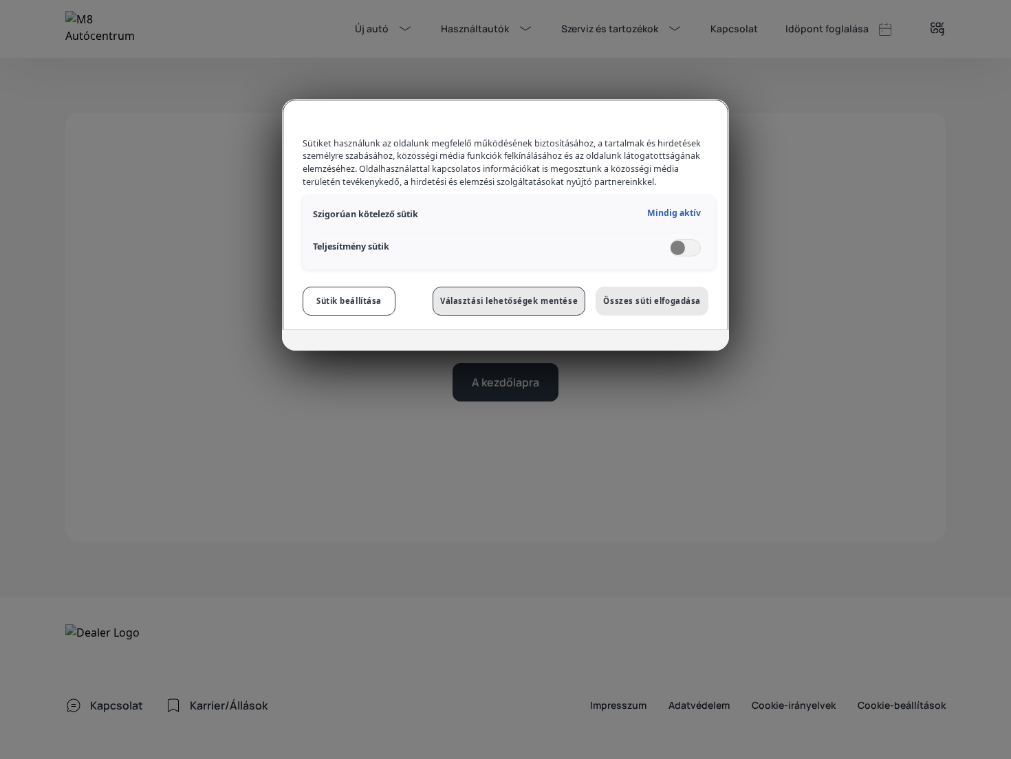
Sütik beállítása (349, 301)
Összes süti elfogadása (652, 301)
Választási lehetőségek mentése (509, 301)
